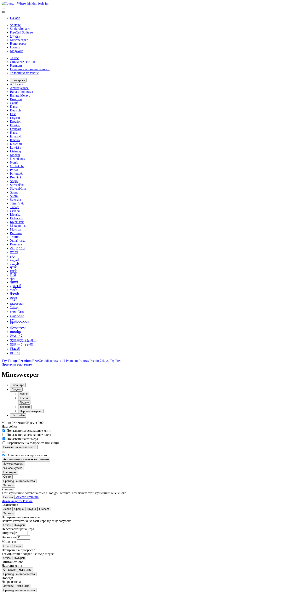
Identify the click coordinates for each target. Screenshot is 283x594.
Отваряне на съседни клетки (26, 455)
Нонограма (18, 43)
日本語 (15, 349)
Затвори (8, 485)
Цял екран (9, 472)
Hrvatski (15, 136)
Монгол (15, 229)
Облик (7, 476)
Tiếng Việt (17, 203)
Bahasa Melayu (20, 95)
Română (15, 177)
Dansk (14, 106)
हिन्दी (13, 275)
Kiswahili (16, 144)
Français (15, 129)
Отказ (7, 525)
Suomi (14, 196)
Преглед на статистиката (19, 481)
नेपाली (13, 267)
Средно (24, 398)
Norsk (14, 162)
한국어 (15, 353)
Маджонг (16, 51)
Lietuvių (15, 151)
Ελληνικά (16, 218)
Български (18, 80)
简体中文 (16, 336)
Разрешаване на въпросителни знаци (32, 443)
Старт (17, 546)
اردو (13, 256)
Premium (16, 65)
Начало (15, 18)
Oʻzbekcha (17, 166)
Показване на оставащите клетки (29, 434)
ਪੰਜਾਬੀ (14, 282)
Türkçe (14, 207)
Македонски (19, 225)
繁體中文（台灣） (23, 340)
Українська (17, 240)
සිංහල (14, 307)
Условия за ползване (24, 73)
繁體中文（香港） (23, 344)
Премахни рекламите (17, 364)
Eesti (13, 114)
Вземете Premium (27, 497)
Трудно (24, 402)
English (15, 118)
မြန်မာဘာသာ (19, 321)
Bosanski (16, 99)
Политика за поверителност (30, 69)
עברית (14, 252)
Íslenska (15, 214)
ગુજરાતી (15, 286)
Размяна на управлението (19, 447)
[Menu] (3, 8)
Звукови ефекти (13, 463)
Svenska (15, 199)
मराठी (13, 271)
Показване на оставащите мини (28, 430)
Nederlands (17, 158)
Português (16, 173)
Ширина (8, 533)
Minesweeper (19, 40)
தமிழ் (13, 290)
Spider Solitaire (20, 28)
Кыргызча (17, 222)
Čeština (15, 211)
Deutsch (15, 110)
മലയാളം (17, 303)
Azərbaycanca (19, 88)
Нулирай (19, 525)
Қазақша (16, 244)
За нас (14, 58)
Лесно (24, 393)
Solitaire (15, 25)
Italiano (15, 140)
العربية (14, 260)
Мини (6, 541)
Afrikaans (16, 84)
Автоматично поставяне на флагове (26, 459)
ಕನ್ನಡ (13, 298)
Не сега (8, 497)
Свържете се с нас (22, 61)
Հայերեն (17, 248)
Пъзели (15, 47)
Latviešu (15, 147)
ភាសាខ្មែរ (15, 331)
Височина (9, 537)
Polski (14, 170)
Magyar (15, 155)
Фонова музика (12, 468)
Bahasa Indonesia (21, 91)
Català (14, 103)
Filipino (15, 125)
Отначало (9, 569)
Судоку (15, 36)
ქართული (17, 327)
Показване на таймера (22, 439)
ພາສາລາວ (17, 316)
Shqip (14, 181)
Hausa (14, 132)
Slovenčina (17, 184)
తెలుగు (14, 293)
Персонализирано (31, 411)
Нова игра (25, 569)
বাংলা (12, 278)
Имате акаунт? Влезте (17, 501)
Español (15, 121)
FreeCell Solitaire (21, 32)
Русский (16, 233)
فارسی (15, 263)
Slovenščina (18, 188)
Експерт (25, 406)
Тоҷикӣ (15, 237)
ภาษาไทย (17, 311)
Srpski (14, 192)
